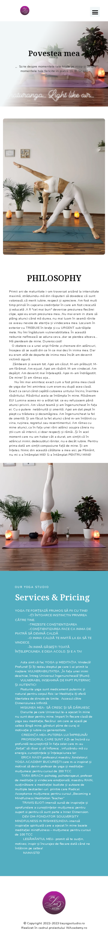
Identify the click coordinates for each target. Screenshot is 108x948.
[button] (95, 12)
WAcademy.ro (76, 928)
